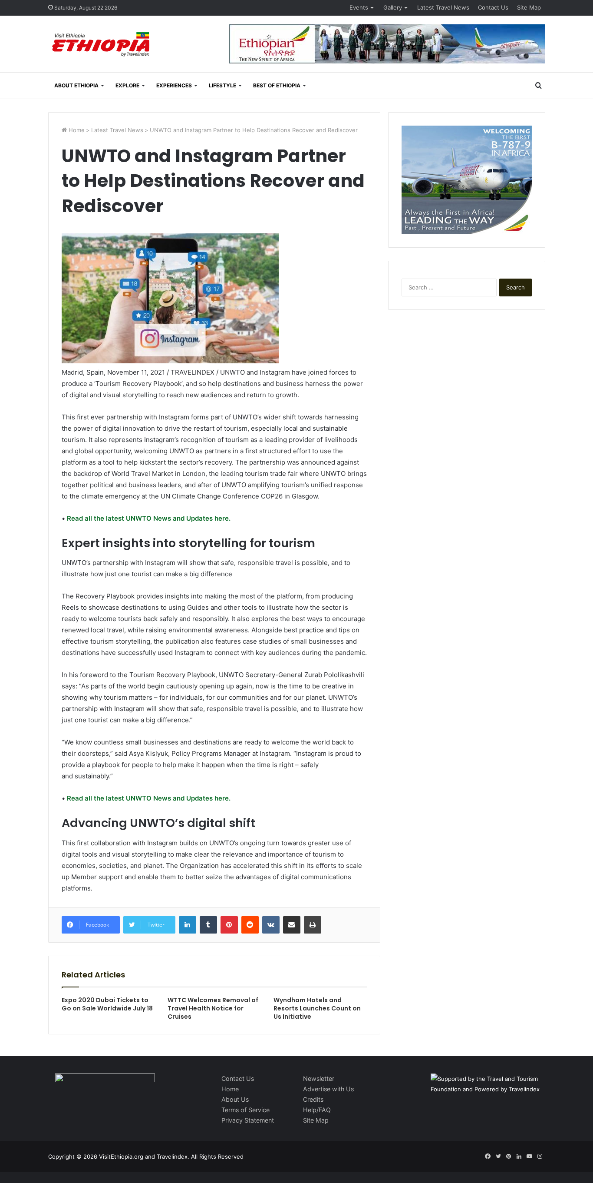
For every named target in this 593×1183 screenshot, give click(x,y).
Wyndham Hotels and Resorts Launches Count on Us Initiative (317, 1008)
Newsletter (318, 1078)
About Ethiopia (76, 85)
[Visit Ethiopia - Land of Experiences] (102, 45)
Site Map (529, 7)
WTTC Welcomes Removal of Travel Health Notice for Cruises (213, 1008)
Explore (127, 85)
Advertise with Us (328, 1089)
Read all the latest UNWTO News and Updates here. (148, 518)
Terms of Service (245, 1109)
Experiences (174, 85)
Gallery (392, 7)
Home (76, 129)
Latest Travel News (443, 7)
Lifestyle (222, 85)
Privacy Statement (247, 1120)
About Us (235, 1099)
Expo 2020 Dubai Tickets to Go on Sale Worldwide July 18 (107, 1004)
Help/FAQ (317, 1109)
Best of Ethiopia (276, 85)
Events (358, 7)
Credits (313, 1099)
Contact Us (493, 7)
